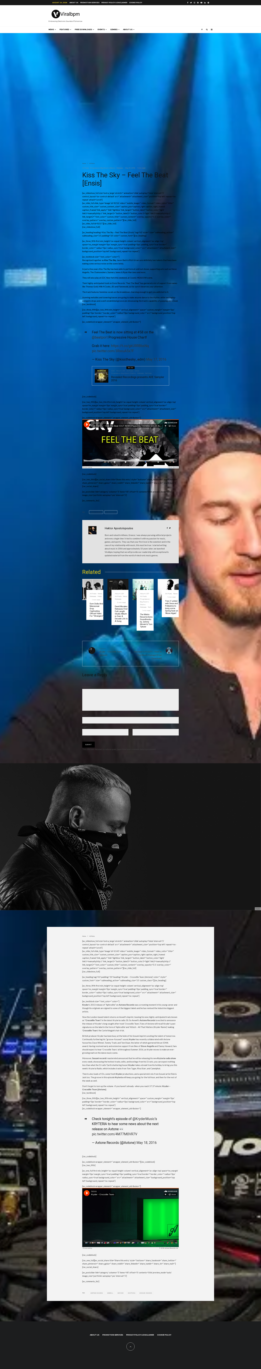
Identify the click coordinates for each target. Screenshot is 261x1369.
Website (136, 727)
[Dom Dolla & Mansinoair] (92, 589)
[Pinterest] (198, 2)
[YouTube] (201, 2)
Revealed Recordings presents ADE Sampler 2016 (137, 378)
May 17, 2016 (156, 359)
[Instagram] (194, 2)
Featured (64, 29)
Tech (149, 607)
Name (85, 715)
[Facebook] (187, 2)
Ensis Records (96, 512)
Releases (119, 168)
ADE (113, 371)
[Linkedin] (205, 2)
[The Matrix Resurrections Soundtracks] (143, 589)
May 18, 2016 (146, 1143)
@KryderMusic (144, 1119)
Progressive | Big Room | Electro (102, 168)
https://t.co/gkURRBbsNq (130, 346)
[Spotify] (208, 2)
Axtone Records (97, 1293)
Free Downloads (83, 29)
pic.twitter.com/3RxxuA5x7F (113, 351)
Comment (86, 687)
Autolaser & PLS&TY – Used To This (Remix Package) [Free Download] (148, 653)
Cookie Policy (135, 3)
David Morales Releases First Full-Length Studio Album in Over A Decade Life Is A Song (121, 613)
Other (137, 371)
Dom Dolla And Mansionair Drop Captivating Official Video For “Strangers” (96, 609)
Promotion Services (90, 3)
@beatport (100, 337)
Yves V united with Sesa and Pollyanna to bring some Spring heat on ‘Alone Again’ (171, 607)
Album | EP (120, 371)
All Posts (85, 168)
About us (73, 3)
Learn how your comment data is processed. (136, 749)
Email (84, 727)
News (51, 29)
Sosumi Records (146, 1293)
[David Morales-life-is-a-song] (117, 589)
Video (99, 596)
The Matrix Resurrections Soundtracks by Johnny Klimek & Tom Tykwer (146, 620)
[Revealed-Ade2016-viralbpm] (101, 376)
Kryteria (132, 1293)
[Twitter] (191, 2)
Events (101, 29)
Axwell (110, 1293)
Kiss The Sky (111, 512)
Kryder (121, 1293)
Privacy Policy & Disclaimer (114, 3)
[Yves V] (168, 589)
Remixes (148, 373)
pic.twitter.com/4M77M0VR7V (114, 1134)
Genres (113, 29)
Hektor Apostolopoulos (119, 528)
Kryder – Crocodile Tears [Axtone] (110, 651)
